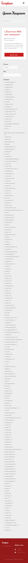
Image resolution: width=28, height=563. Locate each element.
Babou (7, 126)
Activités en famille (10, 82)
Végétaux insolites (10, 520)
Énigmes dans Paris (10, 234)
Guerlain (8, 266)
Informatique (9, 286)
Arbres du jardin (10, 97)
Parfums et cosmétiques (12, 408)
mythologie (9, 393)
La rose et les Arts (10, 320)
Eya (7, 242)
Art (7, 101)
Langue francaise (10, 325)
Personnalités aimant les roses (13, 417)
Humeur (8, 278)
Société (8, 493)
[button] (23, 3)
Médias (7, 368)
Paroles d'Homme (10, 412)
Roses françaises (10, 464)
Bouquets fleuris (10, 149)
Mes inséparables (10, 373)
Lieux (7, 347)
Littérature (8, 354)
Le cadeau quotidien (10, 327)
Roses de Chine (9, 459)
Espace (7, 237)
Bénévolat (8, 137)
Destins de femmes (10, 207)
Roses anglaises (10, 456)
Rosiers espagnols (10, 481)
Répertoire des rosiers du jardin (13, 449)
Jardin (8, 303)
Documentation (9, 215)
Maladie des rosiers (10, 366)
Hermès (7, 271)
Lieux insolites (9, 349)
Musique (8, 390)
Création (8, 185)
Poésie (7, 427)
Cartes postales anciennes (12, 159)
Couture (8, 181)
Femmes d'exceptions (11, 246)
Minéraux (8, 378)
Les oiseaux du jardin (11, 344)
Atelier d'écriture (10, 111)
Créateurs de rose (10, 183)
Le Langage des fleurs (11, 329)
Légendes (8, 334)
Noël (7, 398)
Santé (7, 483)
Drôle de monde (9, 220)
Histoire (8, 276)
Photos (8, 425)
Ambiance (8, 92)
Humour (8, 281)
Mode (7, 381)
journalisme (8, 310)
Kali (7, 312)
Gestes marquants (10, 263)
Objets (7, 403)
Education (8, 229)
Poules (8, 434)
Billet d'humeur (9, 141)
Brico (7, 154)
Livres (7, 356)
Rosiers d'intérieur (10, 478)
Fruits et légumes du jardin (12, 256)
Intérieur (8, 290)
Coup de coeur (9, 178)
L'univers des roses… (11, 317)
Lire (7, 351)
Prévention (8, 439)
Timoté (8, 513)
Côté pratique (9, 173)
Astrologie (8, 106)
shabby (7, 488)
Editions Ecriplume (10, 227)
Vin (7, 527)
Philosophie (9, 422)
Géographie (8, 261)
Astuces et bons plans (11, 109)
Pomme (8, 432)
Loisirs (7, 361)
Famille (8, 244)
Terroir (7, 508)
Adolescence (9, 87)
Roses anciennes (10, 454)
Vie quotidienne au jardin (12, 525)
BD (7, 128)
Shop (7, 491)
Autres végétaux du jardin (12, 123)
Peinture (8, 415)
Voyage (8, 530)
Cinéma (8, 166)
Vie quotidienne (10, 522)
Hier (7, 273)
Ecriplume (7, 3)
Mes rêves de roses (10, 376)
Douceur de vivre (9, 217)
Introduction (9, 298)
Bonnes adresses (10, 146)
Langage (8, 322)
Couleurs (8, 176)
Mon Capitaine (10, 383)
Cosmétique (8, 171)
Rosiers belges (9, 476)
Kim (7, 315)
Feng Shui (8, 249)
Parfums (8, 405)
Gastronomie (9, 259)
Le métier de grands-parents (12, 332)
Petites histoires (9, 420)
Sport (7, 498)
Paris (7, 410)
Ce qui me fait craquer (11, 161)
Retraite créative (9, 452)
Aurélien (8, 119)
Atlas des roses (9, 116)
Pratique (8, 437)
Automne (8, 121)
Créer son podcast (10, 188)
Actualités (9, 84)
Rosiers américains (10, 473)
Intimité (8, 295)
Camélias (8, 156)
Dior (7, 212)
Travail (7, 517)
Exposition (8, 239)
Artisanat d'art (9, 104)
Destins (8, 205)
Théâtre (7, 510)
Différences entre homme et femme (14, 210)
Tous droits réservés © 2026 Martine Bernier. (14, 559)
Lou (7, 364)
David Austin (9, 195)
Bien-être (8, 139)
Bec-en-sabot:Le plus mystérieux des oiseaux (14, 133)
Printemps (8, 442)
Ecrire (7, 224)
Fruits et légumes (10, 254)
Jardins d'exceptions (10, 307)
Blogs (7, 144)
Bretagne (8, 151)
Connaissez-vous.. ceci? (11, 168)
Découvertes (9, 200)
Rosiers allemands (10, 471)
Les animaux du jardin (11, 337)
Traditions (8, 515)
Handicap (8, 268)
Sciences (8, 486)
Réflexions (8, 444)
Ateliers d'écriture (10, 114)
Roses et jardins (10, 461)
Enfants (8, 232)
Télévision (8, 505)
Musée (7, 388)
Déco (7, 198)
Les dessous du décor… (11, 342)
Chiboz (8, 163)
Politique (8, 430)
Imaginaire (8, 283)
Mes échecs (8, 371)
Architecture (8, 99)
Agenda (7, 89)
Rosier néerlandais (10, 469)
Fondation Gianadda (11, 251)
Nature (8, 395)
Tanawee (8, 500)
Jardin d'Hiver (9, 305)
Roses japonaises (10, 466)
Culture (8, 193)
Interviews (8, 293)
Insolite (8, 288)
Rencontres (9, 447)
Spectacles (8, 495)
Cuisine (8, 190)
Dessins (8, 202)
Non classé (8, 400)
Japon (7, 300)
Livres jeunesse (9, 359)
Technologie (9, 503)
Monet (7, 386)
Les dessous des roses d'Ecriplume (14, 339)
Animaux (8, 94)
